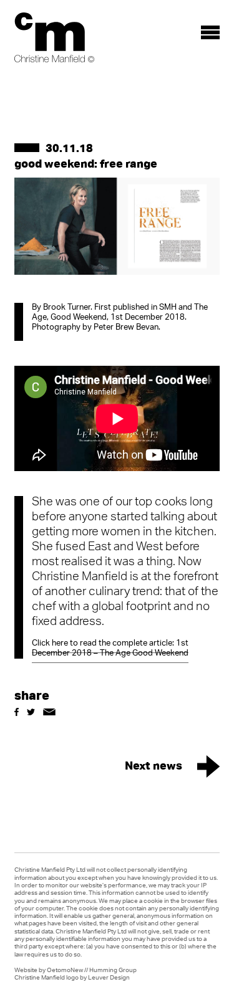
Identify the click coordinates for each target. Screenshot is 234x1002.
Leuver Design (109, 977)
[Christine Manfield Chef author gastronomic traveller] (54, 37)
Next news (153, 765)
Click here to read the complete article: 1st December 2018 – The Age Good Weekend (110, 648)
